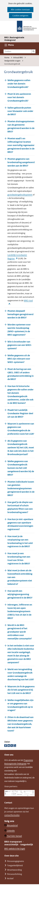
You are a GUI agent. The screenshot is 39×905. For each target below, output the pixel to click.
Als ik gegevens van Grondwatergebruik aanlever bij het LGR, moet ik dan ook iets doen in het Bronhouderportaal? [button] (20, 448)
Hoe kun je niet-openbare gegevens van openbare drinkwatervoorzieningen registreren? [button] (20, 524)
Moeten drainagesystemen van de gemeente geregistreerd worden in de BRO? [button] (20, 126)
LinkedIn (10, 830)
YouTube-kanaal (14, 836)
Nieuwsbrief (12, 825)
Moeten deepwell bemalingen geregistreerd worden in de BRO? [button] (20, 314)
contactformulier (12, 815)
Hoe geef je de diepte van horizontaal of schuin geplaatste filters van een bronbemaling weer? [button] (20, 507)
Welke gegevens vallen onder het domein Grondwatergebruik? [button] (18, 83)
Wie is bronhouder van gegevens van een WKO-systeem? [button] (19, 345)
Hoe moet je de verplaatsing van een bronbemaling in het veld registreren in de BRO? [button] (20, 541)
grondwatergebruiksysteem (19, 194)
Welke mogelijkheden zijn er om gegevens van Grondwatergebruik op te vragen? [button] (20, 705)
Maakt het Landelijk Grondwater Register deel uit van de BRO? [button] (20, 413)
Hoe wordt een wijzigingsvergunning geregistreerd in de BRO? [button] (19, 594)
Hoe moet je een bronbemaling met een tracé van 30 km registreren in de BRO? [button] (18, 558)
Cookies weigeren (20, 15)
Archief (10, 878)
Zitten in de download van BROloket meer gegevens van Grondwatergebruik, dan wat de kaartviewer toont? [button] (20, 724)
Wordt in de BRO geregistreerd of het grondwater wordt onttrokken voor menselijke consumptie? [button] (19, 632)
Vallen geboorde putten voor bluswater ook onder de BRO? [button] (20, 111)
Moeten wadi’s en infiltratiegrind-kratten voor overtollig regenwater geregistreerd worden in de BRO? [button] (20, 145)
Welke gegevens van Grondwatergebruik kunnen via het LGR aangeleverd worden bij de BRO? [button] (20, 468)
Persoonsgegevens (15, 861)
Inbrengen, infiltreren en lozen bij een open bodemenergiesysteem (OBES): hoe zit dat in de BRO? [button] (19, 611)
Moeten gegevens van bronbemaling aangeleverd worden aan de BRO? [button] (21, 162)
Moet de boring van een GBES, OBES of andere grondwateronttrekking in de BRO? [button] (20, 374)
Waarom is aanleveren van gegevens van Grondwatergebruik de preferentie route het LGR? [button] (20, 428)
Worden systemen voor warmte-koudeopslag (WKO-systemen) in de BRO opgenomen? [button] (19, 329)
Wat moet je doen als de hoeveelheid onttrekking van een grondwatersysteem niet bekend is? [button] (19, 577)
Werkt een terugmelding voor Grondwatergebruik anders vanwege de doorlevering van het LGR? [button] (20, 674)
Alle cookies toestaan (20, 9)
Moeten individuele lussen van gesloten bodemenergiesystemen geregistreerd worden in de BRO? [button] (20, 488)
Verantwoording (14, 870)
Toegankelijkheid (15, 865)
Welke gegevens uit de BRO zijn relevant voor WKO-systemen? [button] (18, 359)
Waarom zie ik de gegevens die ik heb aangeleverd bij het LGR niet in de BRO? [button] (21, 690)
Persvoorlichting (14, 874)
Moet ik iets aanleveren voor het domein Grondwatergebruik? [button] (19, 97)
